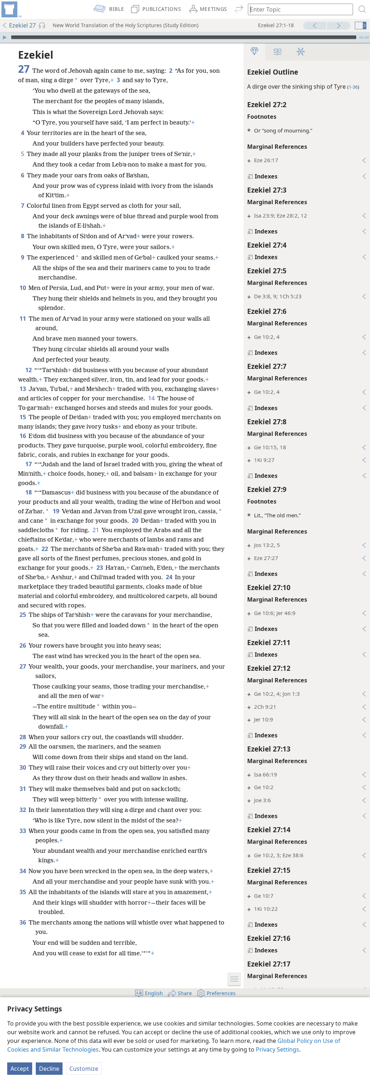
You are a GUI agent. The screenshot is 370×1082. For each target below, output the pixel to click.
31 (23, 789)
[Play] (5, 37)
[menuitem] (10, 9)
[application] (185, 37)
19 (56, 511)
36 (23, 922)
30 (23, 767)
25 (23, 615)
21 (96, 530)
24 (169, 577)
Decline (49, 1069)
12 (29, 370)
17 (29, 464)
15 (23, 417)
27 (23, 666)
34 (23, 871)
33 (23, 831)
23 (100, 568)
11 (23, 319)
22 (45, 549)
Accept (19, 1069)
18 (29, 492)
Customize (83, 1069)
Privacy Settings (277, 1049)
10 (23, 288)
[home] (10, 9)
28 (23, 737)
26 (23, 645)
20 (135, 521)
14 (152, 398)
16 (23, 436)
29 (23, 746)
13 (23, 389)
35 (23, 892)
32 (23, 810)
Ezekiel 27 (22, 25)
